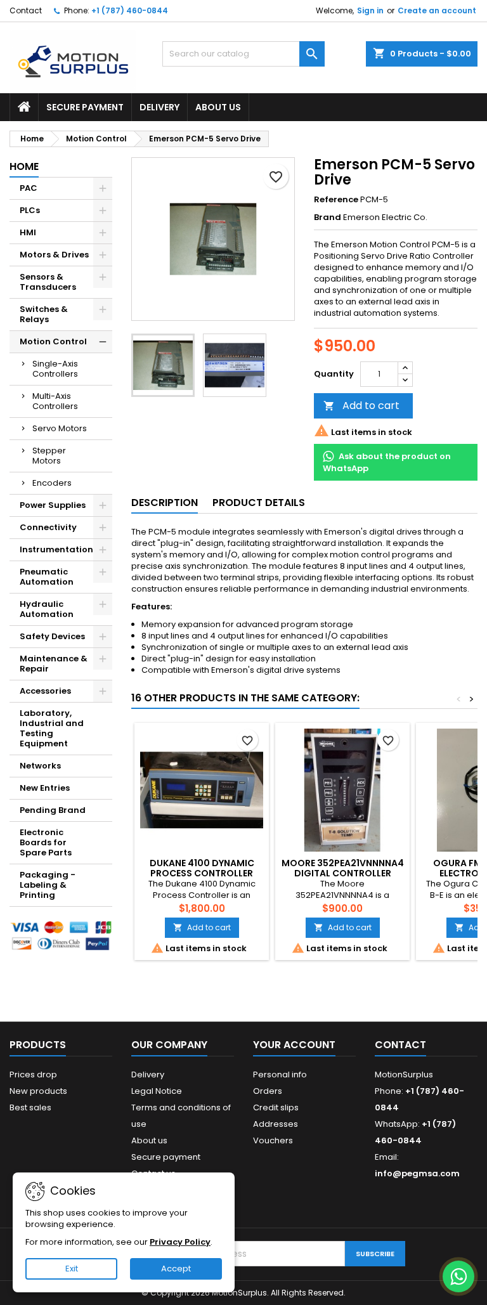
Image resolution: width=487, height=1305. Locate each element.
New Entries (45, 788)
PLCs (30, 210)
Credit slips (276, 1107)
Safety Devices (52, 636)
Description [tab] (164, 502)
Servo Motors (59, 428)
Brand (327, 217)
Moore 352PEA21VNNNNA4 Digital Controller (343, 868)
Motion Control (53, 341)
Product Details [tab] (258, 502)
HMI (28, 232)
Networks (40, 766)
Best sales (30, 1107)
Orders (267, 1091)
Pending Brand (53, 810)
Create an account (437, 10)
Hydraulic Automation (47, 609)
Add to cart (361, 405)
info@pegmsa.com (417, 1173)
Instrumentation (56, 549)
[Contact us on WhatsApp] (458, 1276)
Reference (336, 199)
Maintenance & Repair (54, 663)
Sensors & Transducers (48, 282)
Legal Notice (156, 1091)
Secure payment (85, 107)
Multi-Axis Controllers (55, 401)
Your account (294, 1044)
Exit (71, 1269)
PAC (28, 188)
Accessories (45, 691)
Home (24, 166)
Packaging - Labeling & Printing (47, 885)
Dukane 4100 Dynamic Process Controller (202, 868)
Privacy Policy (180, 1242)
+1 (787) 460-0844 (129, 10)
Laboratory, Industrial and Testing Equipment (52, 728)
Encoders (52, 483)
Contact (26, 10)
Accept (176, 1269)
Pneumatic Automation (47, 577)
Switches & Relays (44, 314)
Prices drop (33, 1074)
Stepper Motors (49, 456)
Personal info (280, 1074)
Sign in (370, 10)
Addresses (275, 1124)
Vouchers (273, 1140)
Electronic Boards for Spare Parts (46, 842)
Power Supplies (53, 505)
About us (218, 107)
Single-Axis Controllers (55, 369)
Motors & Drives (54, 255)
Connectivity (48, 527)
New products (38, 1091)
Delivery (159, 107)
